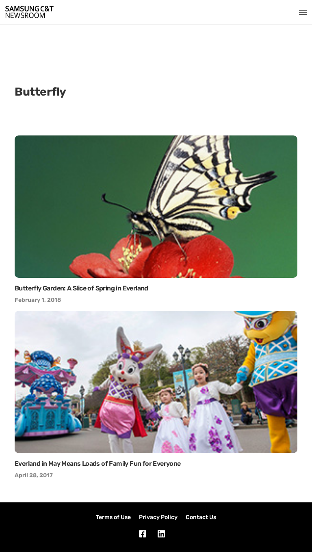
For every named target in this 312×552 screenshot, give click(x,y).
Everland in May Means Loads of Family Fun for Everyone (98, 463)
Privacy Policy (158, 517)
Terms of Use (113, 517)
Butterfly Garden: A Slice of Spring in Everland (81, 288)
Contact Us (201, 517)
